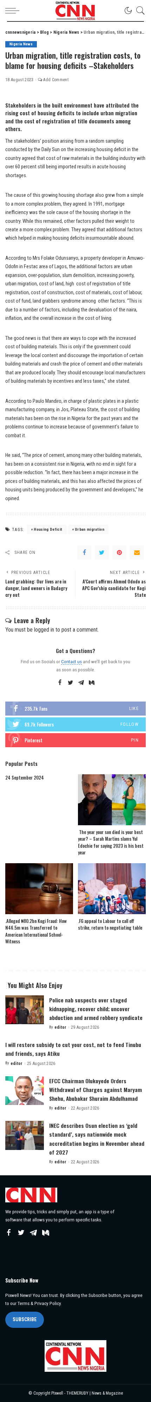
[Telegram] (81, 683)
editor (60, 1027)
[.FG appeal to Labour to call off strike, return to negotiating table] (112, 888)
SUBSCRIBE (25, 1319)
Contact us (71, 661)
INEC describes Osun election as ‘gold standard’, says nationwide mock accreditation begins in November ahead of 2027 (96, 1138)
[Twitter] (102, 552)
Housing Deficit (48, 529)
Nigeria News (21, 44)
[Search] (139, 10)
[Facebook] (84, 552)
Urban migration (89, 529)
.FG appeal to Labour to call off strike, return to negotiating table (110, 924)
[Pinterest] (119, 552)
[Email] (137, 552)
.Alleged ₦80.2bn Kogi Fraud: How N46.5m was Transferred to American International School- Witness (36, 931)
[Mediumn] (91, 683)
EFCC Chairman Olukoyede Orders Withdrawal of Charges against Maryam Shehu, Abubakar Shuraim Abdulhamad (95, 1090)
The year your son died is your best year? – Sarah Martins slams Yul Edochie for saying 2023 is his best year (111, 842)
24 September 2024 (24, 777)
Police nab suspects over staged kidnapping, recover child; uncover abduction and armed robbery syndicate (96, 1009)
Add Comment (55, 80)
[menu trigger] (14, 10)
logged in (44, 629)
